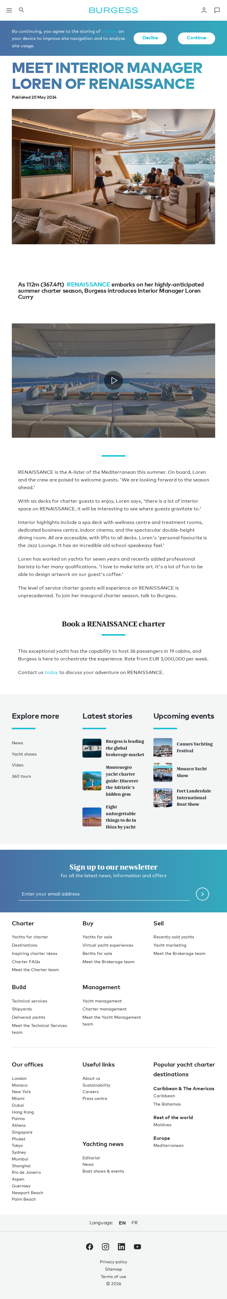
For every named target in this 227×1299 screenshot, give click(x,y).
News (17, 742)
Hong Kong (23, 1111)
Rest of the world (173, 1117)
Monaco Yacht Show (192, 772)
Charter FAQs (26, 961)
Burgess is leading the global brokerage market (125, 748)
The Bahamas (167, 1103)
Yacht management (102, 1000)
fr (134, 1222)
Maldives (162, 1124)
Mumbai (20, 1158)
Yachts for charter (30, 936)
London (19, 1078)
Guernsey (21, 1185)
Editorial (91, 1157)
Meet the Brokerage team (108, 961)
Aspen (18, 1178)
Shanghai (21, 1165)
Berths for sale (97, 953)
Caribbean (164, 1095)
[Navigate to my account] (203, 10)
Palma (18, 1118)
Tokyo (17, 1145)
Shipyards (22, 1008)
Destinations (24, 945)
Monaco (19, 1085)
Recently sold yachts (173, 936)
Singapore (22, 1131)
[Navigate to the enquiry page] (216, 10)
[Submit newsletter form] (202, 894)
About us (91, 1078)
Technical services (29, 1000)
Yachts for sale (97, 936)
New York (21, 1091)
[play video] (113, 380)
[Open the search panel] (21, 10)
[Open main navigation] (9, 10)
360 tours (21, 776)
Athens (19, 1125)
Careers (90, 1091)
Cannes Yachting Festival (195, 747)
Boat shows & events (103, 1170)
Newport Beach (27, 1192)
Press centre (94, 1098)
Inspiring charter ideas (34, 953)
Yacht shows (24, 753)
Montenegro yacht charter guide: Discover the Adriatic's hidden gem (122, 780)
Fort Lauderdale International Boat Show (194, 797)
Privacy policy (113, 1261)
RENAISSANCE (88, 284)
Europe (161, 1138)
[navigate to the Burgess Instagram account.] (105, 1248)
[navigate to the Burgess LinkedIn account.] (121, 1248)
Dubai (18, 1105)
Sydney (19, 1152)
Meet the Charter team (35, 969)
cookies (109, 31)
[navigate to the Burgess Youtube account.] (137, 1248)
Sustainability (96, 1085)
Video (17, 764)
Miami (18, 1098)
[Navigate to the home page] (113, 10)
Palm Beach (24, 1199)
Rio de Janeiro (26, 1172)
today (50, 672)
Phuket (18, 1138)
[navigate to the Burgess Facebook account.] (89, 1248)
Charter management (104, 1008)
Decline (150, 37)
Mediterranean (168, 1145)
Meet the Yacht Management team (111, 1020)
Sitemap (113, 1269)
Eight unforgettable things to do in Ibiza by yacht (121, 817)
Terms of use (113, 1276)
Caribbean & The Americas (183, 1088)
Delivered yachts (28, 1017)
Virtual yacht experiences (107, 945)
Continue (196, 37)
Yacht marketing (170, 945)
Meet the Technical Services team (39, 1029)
